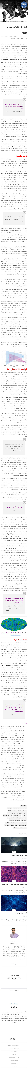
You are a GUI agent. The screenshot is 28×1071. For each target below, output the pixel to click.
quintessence (16, 808)
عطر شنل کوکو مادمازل (14, 1060)
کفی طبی (14, 1054)
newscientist (23, 805)
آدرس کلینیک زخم (14, 1063)
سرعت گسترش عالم (7, 815)
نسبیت (12, 825)
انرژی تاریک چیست (22, 810)
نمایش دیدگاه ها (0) (13, 990)
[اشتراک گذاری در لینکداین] (12, 978)
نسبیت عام (7, 825)
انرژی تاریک (9, 808)
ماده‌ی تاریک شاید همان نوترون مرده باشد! (14, 884)
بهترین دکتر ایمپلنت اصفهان (14, 1048)
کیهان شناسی (17, 818)
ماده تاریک (11, 820)
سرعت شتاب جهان (17, 815)
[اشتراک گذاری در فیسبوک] (19, 978)
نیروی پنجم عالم (16, 827)
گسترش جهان (10, 818)
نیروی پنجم (24, 827)
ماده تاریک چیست (22, 823)
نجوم (25, 32)
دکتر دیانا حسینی (14, 1066)
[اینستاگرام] (11, 1038)
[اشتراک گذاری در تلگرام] (8, 978)
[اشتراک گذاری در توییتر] (15, 978)
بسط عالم (10, 810)
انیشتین (15, 810)
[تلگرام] (14, 1038)
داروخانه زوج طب (14, 1051)
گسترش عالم (23, 820)
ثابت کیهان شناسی (11, 813)
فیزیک (14, 852)
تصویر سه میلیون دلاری (21, 813)
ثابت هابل (24, 815)
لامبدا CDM (17, 820)
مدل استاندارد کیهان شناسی (11, 823)
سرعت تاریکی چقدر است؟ (19, 855)
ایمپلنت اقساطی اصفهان (14, 1057)
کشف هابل (24, 818)
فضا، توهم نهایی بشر (21, 913)
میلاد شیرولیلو (24, 858)
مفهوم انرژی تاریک (22, 825)
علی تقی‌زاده (25, 887)
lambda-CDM (23, 808)
